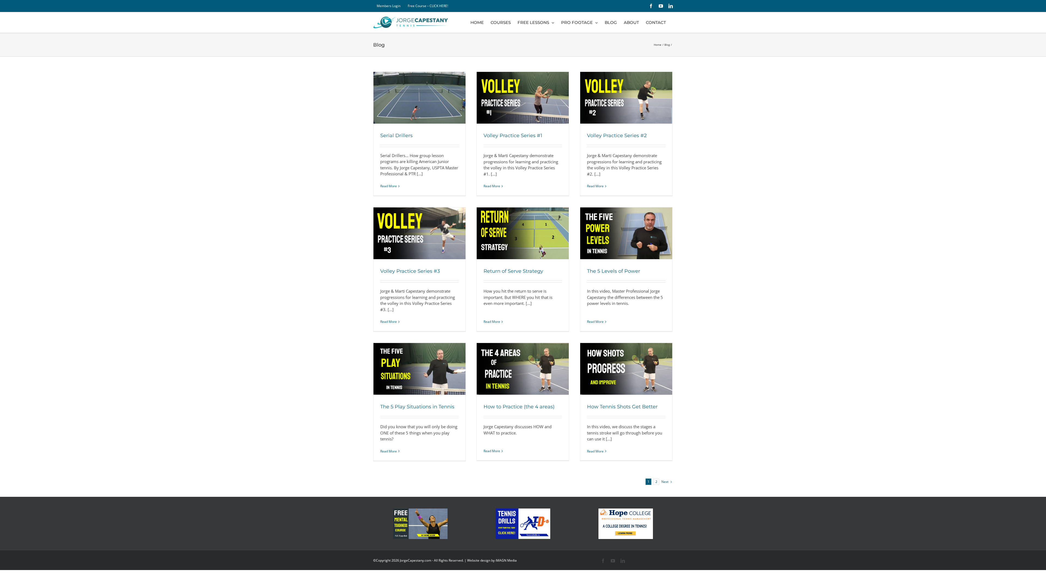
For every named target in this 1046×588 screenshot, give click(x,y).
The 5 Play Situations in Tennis (417, 407)
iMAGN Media (506, 560)
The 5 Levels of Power (613, 271)
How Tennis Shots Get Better (622, 407)
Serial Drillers (396, 136)
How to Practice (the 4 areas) (519, 407)
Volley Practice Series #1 (513, 136)
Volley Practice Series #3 (410, 271)
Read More (388, 186)
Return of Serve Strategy (513, 271)
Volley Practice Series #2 (617, 136)
